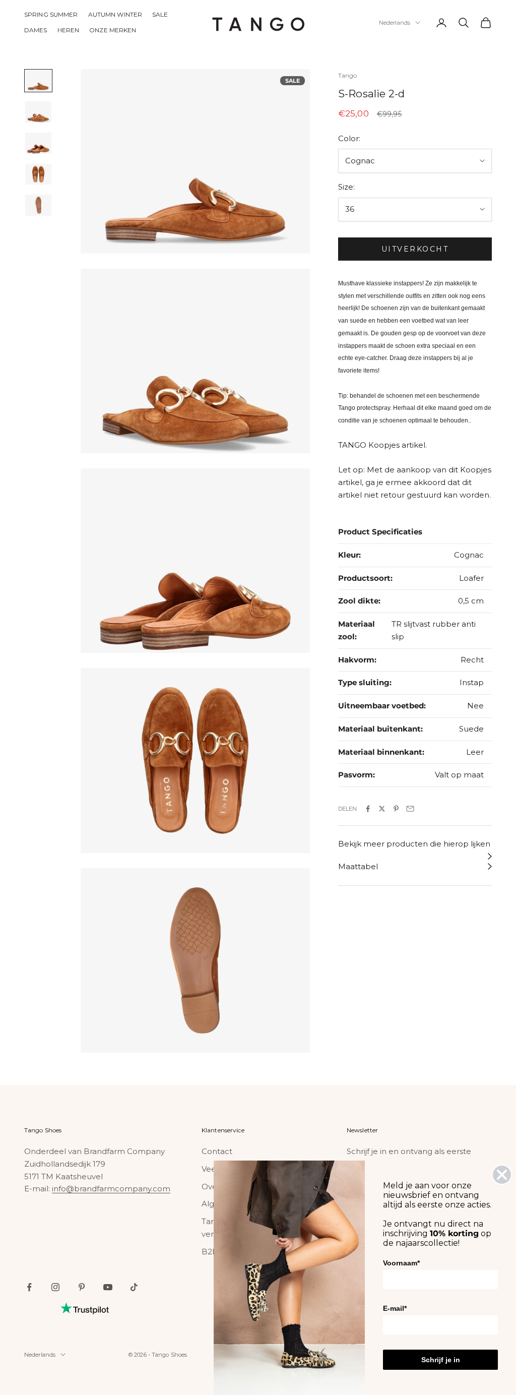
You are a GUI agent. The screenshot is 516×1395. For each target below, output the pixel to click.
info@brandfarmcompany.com (111, 1188)
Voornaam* (401, 1263)
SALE (160, 14)
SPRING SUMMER (51, 14)
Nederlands (394, 22)
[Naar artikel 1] (38, 80)
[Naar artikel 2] (38, 112)
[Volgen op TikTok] (134, 1287)
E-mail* (395, 1308)
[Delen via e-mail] (410, 809)
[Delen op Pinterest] (396, 809)
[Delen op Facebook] (368, 809)
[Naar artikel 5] (38, 205)
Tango (347, 75)
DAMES (35, 30)
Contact (217, 1151)
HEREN (68, 30)
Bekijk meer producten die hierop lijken (414, 843)
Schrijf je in (440, 1360)
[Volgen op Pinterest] (82, 1287)
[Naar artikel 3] (38, 143)
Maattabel (358, 866)
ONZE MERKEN (112, 30)
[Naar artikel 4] (38, 174)
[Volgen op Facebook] (29, 1287)
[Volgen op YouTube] (108, 1287)
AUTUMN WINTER (115, 14)
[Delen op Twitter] (382, 809)
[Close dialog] (502, 1175)
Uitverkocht (415, 249)
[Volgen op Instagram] (55, 1287)
